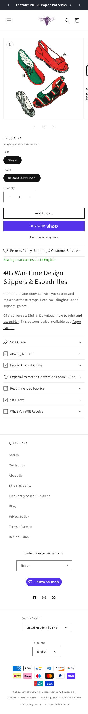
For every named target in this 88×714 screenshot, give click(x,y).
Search (14, 455)
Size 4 (12, 160)
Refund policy (29, 697)
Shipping (8, 144)
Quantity (9, 188)
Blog (12, 506)
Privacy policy (49, 697)
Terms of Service (21, 527)
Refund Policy (19, 537)
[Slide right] (54, 127)
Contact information (57, 704)
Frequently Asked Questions (29, 496)
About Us (16, 475)
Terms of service (71, 697)
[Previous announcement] (8, 5)
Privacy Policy (19, 516)
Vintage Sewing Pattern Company (41, 691)
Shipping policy (20, 486)
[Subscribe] (67, 565)
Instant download (22, 178)
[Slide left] (34, 127)
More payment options (44, 237)
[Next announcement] (80, 5)
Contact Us (17, 465)
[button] (9, 20)
